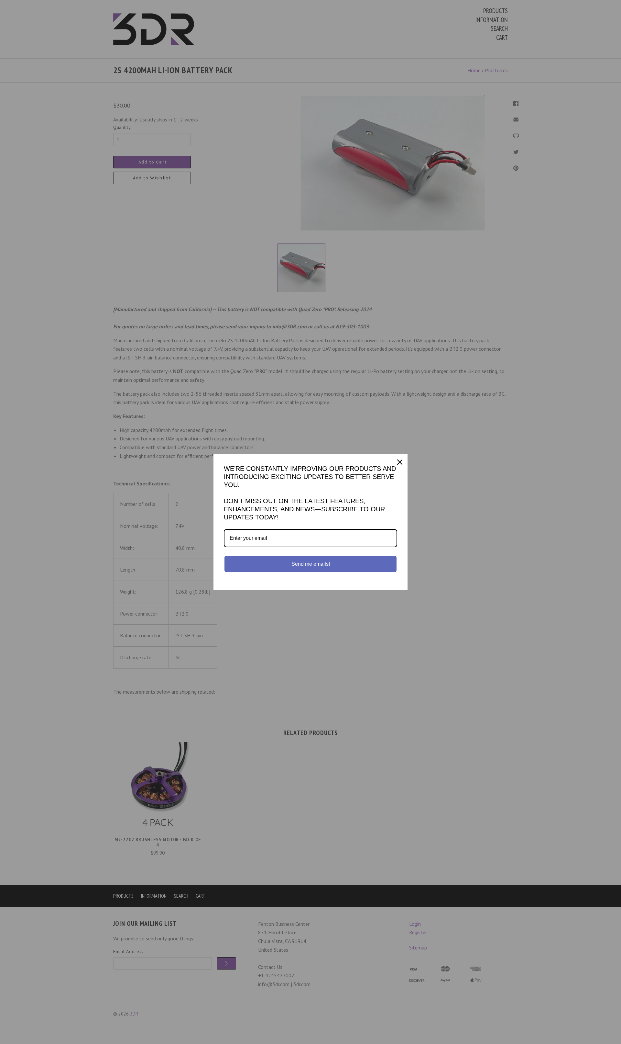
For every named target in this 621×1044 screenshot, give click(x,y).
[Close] (400, 462)
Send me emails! (310, 564)
